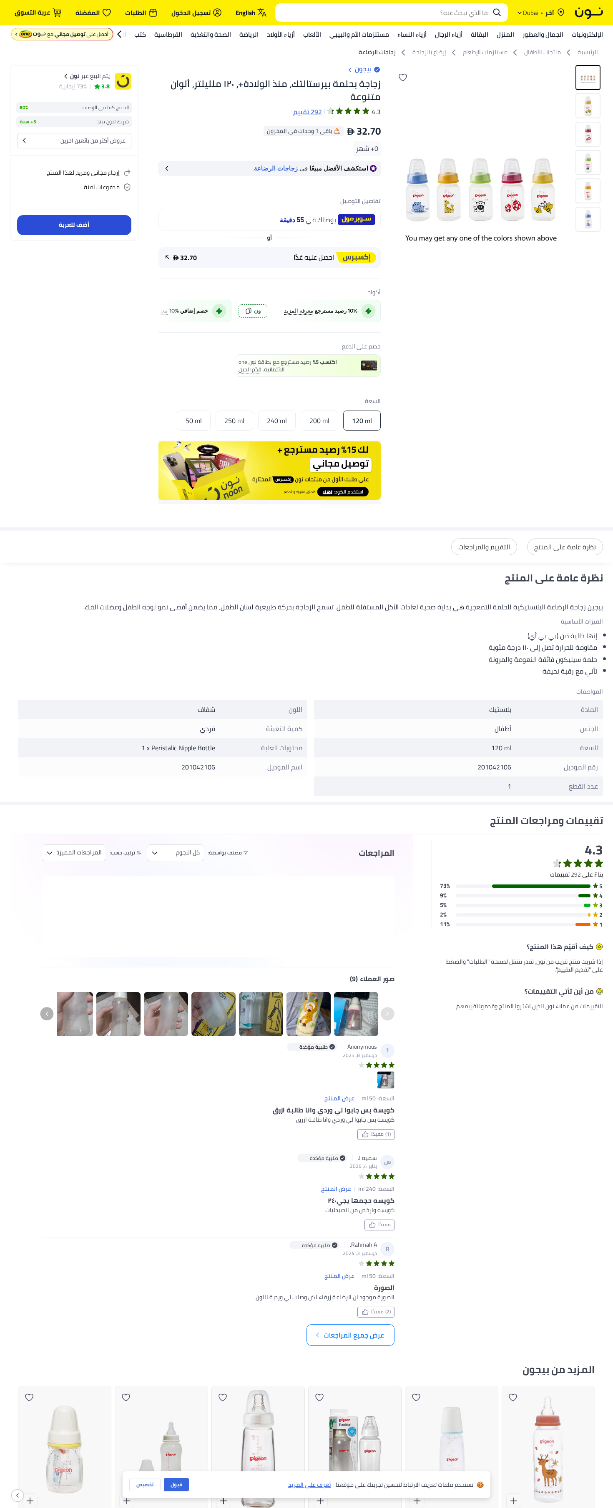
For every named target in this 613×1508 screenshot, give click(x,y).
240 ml (277, 420)
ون (257, 310)
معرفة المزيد (298, 311)
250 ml (234, 420)
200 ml (319, 420)
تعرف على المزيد (309, 1484)
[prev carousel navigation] (165, 311)
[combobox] (383, 12)
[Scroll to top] (22, 1482)
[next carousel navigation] (398, 187)
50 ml (194, 420)
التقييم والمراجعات (484, 547)
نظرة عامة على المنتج (565, 547)
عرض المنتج (339, 1099)
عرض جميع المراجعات (354, 1335)
